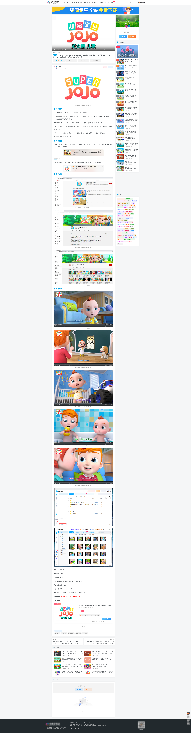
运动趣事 (132, 224)
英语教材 (103, 2)
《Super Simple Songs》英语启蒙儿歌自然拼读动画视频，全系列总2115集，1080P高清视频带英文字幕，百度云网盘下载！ (72, 659)
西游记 (126, 237)
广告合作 (83, 722)
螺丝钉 (130, 237)
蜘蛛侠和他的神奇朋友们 (129, 239)
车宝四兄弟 (126, 226)
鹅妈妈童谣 (120, 201)
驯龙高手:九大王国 (122, 203)
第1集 (59, 60)
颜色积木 (126, 207)
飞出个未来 (120, 207)
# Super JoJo (71, 633)
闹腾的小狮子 (120, 216)
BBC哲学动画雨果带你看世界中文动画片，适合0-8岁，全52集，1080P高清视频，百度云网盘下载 (131, 103)
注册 (89, 689)
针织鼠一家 (127, 216)
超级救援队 (125, 233)
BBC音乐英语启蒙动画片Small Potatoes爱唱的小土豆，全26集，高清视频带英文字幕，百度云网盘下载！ (102, 653)
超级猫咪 (132, 230)
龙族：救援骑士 (121, 198)
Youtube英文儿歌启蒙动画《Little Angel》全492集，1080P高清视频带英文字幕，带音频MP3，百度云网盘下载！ (102, 666)
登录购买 (107, 619)
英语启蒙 (79, 2)
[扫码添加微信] (188, 720)
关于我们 (88, 722)
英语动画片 (88, 2)
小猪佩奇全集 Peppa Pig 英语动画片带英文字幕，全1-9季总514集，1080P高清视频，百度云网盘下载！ (131, 121)
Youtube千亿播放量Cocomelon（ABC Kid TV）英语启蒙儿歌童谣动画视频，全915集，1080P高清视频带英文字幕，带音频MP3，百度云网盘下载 (86, 152)
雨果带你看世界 (129, 211)
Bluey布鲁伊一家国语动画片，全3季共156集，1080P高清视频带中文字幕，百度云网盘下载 (131, 68)
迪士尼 (131, 222)
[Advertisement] (127, 183)
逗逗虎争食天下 (129, 218)
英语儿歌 (72, 2)
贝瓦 (135, 235)
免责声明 (77, 722)
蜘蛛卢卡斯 (120, 239)
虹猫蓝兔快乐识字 (121, 241)
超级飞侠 (127, 230)
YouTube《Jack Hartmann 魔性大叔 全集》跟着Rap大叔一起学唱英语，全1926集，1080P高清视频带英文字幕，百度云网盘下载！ (72, 667)
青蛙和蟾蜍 (131, 209)
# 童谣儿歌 (85, 633)
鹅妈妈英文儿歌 (129, 198)
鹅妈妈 (125, 201)
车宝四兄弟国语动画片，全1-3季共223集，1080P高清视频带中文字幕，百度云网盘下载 (131, 139)
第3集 (84, 60)
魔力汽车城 (134, 201)
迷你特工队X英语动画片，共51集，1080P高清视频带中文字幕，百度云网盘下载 (131, 73)
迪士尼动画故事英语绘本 (123, 222)
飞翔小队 (133, 203)
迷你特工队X (120, 220)
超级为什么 (130, 235)
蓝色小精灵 (120, 243)
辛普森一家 (120, 226)
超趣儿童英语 (120, 230)
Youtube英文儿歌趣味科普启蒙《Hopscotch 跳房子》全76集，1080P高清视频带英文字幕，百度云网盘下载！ (72, 653)
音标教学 (134, 207)
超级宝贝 (120, 235)
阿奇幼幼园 (126, 213)
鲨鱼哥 (129, 201)
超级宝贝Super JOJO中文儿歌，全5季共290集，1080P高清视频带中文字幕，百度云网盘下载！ (87, 167)
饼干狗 (128, 203)
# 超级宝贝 (78, 633)
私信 (111, 67)
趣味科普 (132, 228)
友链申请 (72, 722)
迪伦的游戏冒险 (121, 224)
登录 (80, 689)
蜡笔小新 (135, 237)
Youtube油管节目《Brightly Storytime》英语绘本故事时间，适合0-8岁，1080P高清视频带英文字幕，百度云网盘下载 (102, 659)
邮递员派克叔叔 (121, 218)
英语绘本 (96, 2)
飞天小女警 (126, 205)
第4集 (96, 60)
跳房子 (131, 226)
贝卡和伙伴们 (120, 237)
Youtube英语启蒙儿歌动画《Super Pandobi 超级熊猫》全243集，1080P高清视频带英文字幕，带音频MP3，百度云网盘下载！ (72, 672)
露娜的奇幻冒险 (121, 211)
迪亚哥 (127, 224)
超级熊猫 (120, 233)
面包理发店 (120, 209)
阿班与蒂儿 (120, 213)
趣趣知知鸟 (126, 228)
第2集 (71, 60)
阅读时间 (132, 213)
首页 (66, 2)
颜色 (130, 207)
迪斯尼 (125, 220)
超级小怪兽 (131, 233)
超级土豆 (125, 235)
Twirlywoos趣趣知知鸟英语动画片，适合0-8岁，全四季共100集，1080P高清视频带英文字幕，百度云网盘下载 (131, 157)
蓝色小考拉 (129, 241)
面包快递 (126, 209)
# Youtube (57, 633)
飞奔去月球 (120, 205)
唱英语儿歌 (60, 52)
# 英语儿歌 (64, 633)
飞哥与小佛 (132, 205)
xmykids (59, 66)
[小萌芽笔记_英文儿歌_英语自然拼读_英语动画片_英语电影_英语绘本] (53, 724)
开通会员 (142, 2)
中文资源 (111, 2)
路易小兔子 (120, 228)
